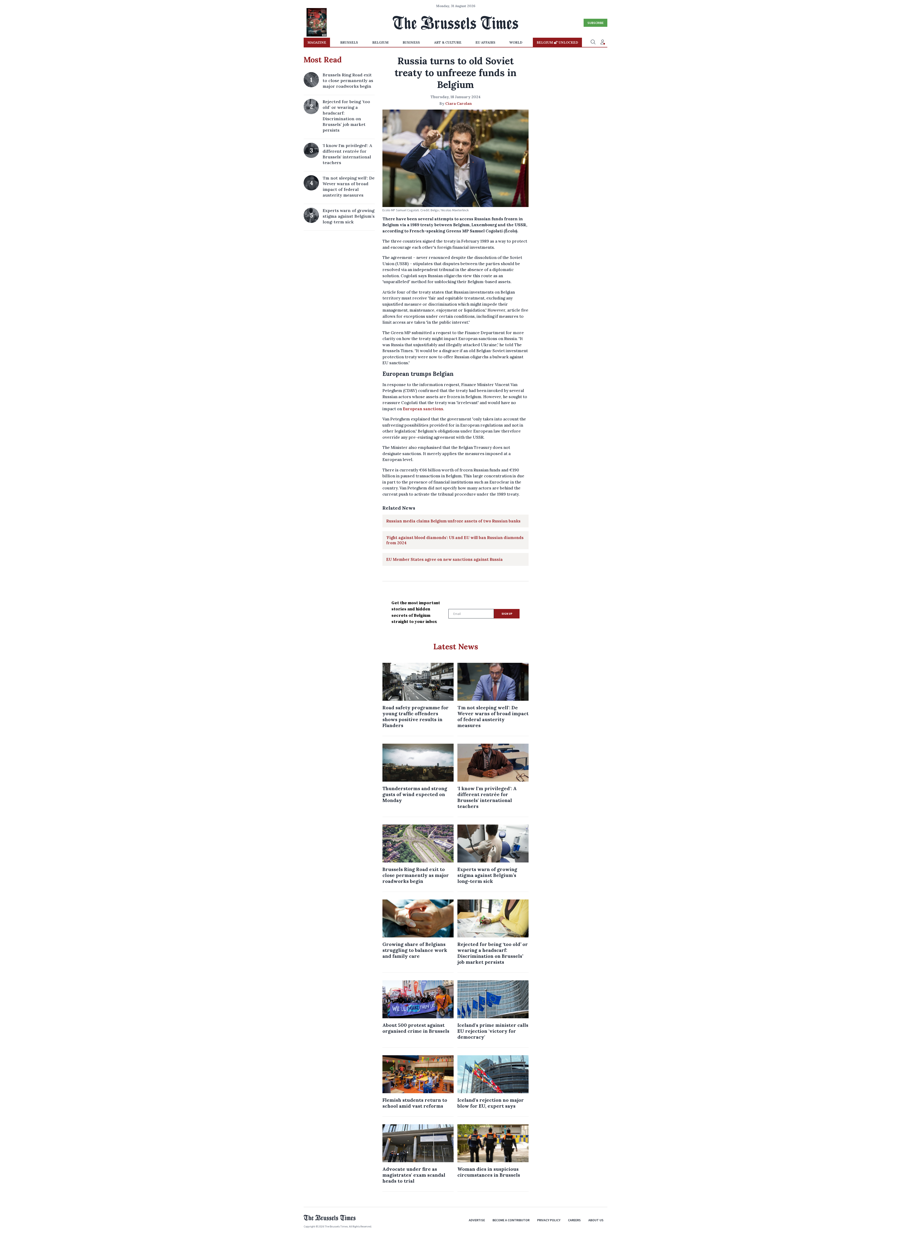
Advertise (477, 1220)
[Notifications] (602, 42)
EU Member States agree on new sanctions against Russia (444, 559)
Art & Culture (447, 42)
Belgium (380, 42)
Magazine (316, 42)
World (515, 42)
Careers (574, 1220)
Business (411, 42)
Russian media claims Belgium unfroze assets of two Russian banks (453, 521)
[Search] (593, 42)
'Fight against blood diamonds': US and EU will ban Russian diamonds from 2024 (455, 540)
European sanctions (423, 408)
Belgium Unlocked (557, 42)
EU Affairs (485, 42)
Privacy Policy (548, 1220)
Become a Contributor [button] (511, 1220)
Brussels (349, 42)
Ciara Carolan (458, 103)
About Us (596, 1220)
